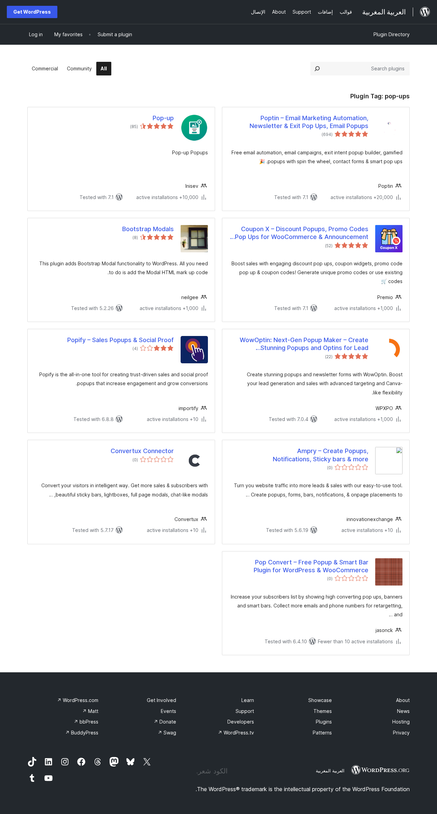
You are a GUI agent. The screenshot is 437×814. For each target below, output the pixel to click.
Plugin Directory (391, 34)
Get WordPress (32, 12)
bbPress (86, 722)
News (403, 711)
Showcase (320, 700)
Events (168, 711)
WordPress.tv (236, 732)
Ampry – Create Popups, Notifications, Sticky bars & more (320, 454)
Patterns (322, 732)
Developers (240, 722)
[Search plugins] (317, 68)
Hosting (401, 722)
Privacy (401, 732)
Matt (90, 711)
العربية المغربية (330, 770)
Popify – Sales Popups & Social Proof (120, 339)
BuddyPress (81, 732)
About (403, 700)
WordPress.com (77, 700)
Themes (322, 711)
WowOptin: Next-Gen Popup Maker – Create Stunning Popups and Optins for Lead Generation (304, 344)
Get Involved (161, 700)
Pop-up (163, 118)
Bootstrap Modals (148, 229)
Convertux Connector (142, 450)
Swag (167, 732)
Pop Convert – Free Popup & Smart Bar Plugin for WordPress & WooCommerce (311, 566)
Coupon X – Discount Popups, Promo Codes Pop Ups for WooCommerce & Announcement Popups (301, 233)
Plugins (324, 722)
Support (245, 711)
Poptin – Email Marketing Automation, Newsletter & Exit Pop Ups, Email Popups (309, 121)
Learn (247, 700)
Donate (165, 722)
